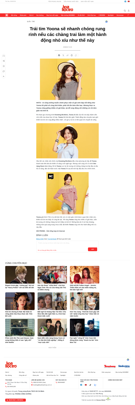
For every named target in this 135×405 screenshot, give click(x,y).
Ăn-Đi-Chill (81, 15)
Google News (106, 21)
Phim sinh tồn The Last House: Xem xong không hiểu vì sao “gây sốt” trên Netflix (19, 340)
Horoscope (120, 15)
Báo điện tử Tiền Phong (67, 8)
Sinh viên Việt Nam (87, 1)
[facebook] (125, 1)
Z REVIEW (102, 15)
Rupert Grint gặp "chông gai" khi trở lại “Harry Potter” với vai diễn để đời (19, 286)
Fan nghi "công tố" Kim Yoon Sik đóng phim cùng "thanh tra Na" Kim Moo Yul (84, 340)
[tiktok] (91, 385)
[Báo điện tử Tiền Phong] (109, 366)
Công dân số (22, 375)
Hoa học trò (11, 364)
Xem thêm (128, 15)
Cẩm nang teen (106, 372)
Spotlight (111, 15)
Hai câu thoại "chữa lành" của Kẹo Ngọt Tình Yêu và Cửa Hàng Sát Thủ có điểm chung (52, 287)
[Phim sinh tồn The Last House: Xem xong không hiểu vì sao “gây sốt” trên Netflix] (20, 327)
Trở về (4, 76)
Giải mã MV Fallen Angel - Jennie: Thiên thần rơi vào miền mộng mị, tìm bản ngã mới (83, 287)
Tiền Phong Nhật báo (71, 1)
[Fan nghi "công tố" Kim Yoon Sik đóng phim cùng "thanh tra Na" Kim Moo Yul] (84, 327)
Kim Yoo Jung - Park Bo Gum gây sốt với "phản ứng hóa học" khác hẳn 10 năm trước (84, 314)
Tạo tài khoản (51, 239)
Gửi (92, 249)
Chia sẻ (4, 61)
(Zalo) (44, 382)
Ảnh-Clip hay (92, 15)
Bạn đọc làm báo (16, 400)
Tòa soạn (8, 380)
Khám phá (23, 15)
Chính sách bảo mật (115, 380)
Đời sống (14, 15)
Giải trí (31, 15)
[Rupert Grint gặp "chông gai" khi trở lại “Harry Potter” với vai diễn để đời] (20, 275)
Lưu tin (4, 66)
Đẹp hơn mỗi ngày (52, 15)
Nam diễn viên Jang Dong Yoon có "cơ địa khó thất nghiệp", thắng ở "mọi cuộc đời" (51, 340)
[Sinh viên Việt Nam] (124, 366)
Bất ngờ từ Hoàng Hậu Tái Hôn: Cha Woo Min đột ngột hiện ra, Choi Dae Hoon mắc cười (52, 314)
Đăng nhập (40, 239)
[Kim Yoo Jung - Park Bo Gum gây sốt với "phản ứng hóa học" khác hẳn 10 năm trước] (84, 301)
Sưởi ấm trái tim (78, 372)
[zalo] (96, 385)
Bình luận (4, 71)
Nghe (4, 56)
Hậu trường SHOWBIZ (68, 15)
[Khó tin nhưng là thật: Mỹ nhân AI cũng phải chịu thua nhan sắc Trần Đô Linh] (20, 301)
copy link (67, 55)
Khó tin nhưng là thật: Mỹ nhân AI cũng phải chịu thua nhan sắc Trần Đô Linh (18, 314)
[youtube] (129, 1)
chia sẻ (59, 55)
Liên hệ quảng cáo (38, 380)
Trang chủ (6, 15)
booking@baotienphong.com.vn (42, 385)
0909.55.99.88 (37, 382)
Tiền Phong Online (54, 1)
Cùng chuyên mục (16, 263)
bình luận (76, 55)
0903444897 (61, 382)
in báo (72, 55)
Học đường (40, 15)
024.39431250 (11, 386)
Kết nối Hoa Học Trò (52, 375)
